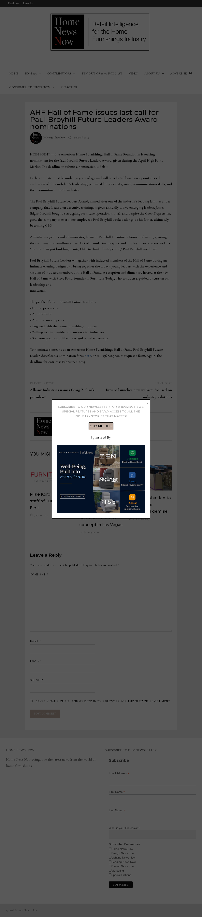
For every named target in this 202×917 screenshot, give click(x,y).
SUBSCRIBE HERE (101, 426)
